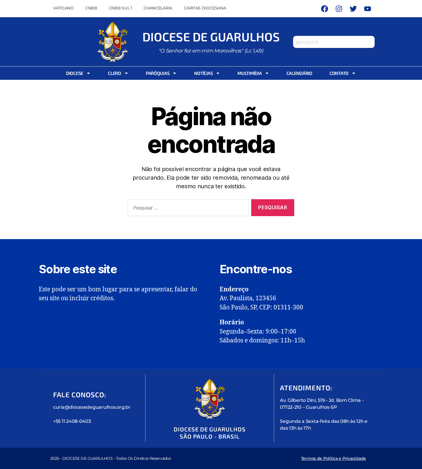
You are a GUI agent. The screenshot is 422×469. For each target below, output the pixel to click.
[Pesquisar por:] (187, 208)
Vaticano (63, 8)
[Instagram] (339, 8)
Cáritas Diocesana (205, 8)
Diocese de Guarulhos (211, 36)
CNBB (91, 8)
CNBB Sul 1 (120, 8)
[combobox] (334, 42)
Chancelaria (158, 8)
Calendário (299, 73)
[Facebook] (324, 8)
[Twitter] (353, 8)
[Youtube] (367, 8)
